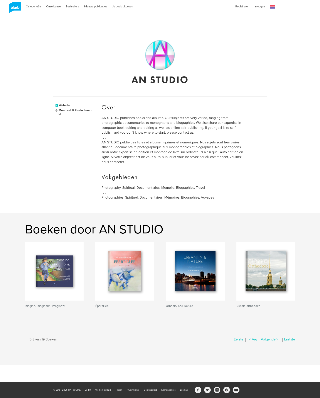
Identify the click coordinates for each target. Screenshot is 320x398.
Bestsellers (72, 6)
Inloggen (259, 6)
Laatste (289, 339)
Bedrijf (88, 390)
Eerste (238, 339)
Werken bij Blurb (103, 390)
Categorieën (33, 6)
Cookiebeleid (150, 390)
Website (64, 105)
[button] (272, 7)
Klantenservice (168, 390)
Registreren (242, 6)
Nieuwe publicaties (95, 6)
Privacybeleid (133, 390)
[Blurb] (13, 9)
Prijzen (119, 390)
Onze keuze (53, 6)
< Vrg (253, 339)
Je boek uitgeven (122, 6)
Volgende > (269, 339)
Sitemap (184, 390)
